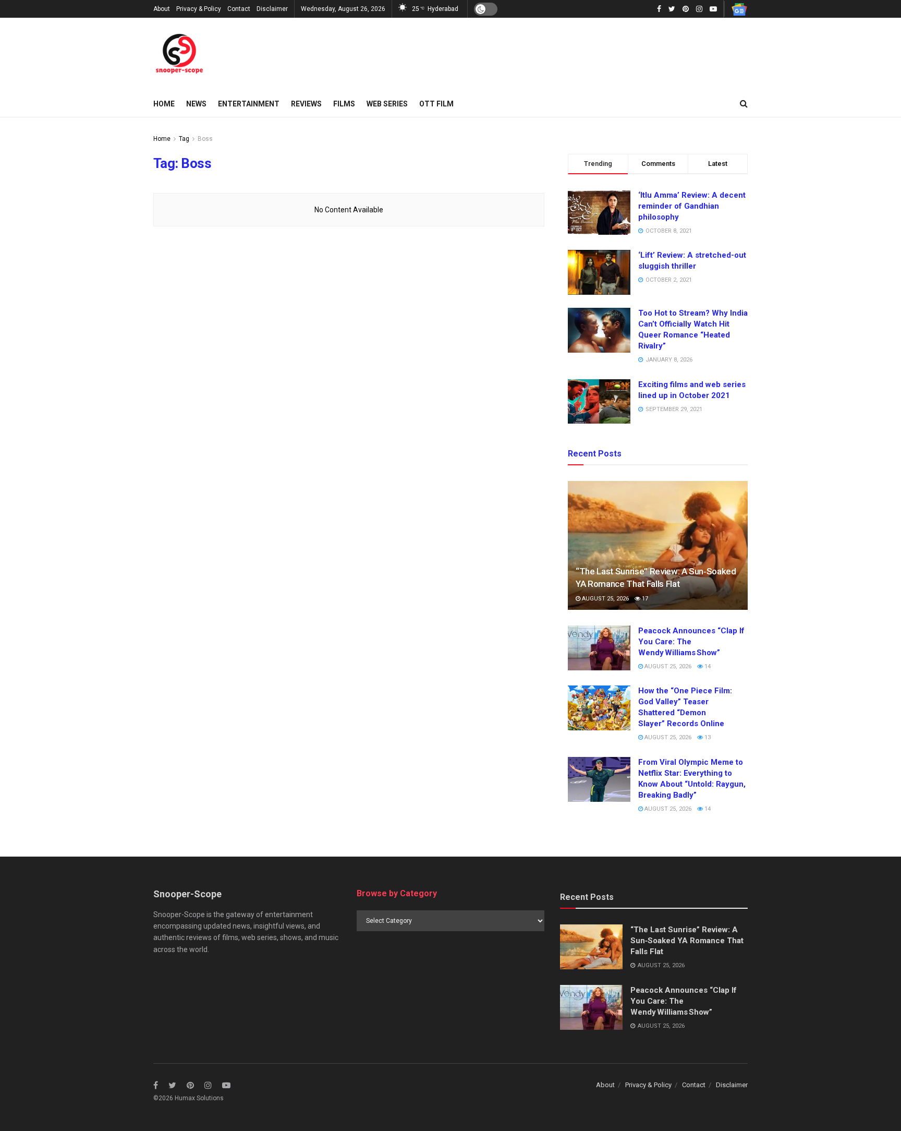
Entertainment (248, 104)
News (196, 104)
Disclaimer (272, 9)
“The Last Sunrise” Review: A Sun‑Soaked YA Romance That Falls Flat (687, 940)
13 (707, 737)
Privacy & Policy (198, 9)
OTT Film (436, 104)
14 (707, 666)
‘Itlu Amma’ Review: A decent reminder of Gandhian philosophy (692, 206)
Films (344, 104)
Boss (205, 138)
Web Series (387, 104)
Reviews (306, 104)
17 (644, 598)
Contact (238, 9)
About (161, 9)
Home (164, 104)
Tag (184, 138)
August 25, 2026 (604, 598)
